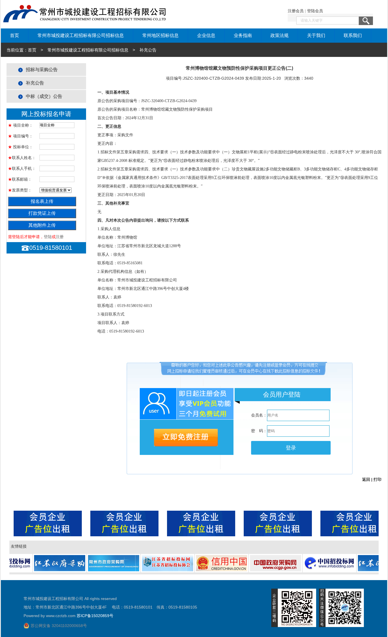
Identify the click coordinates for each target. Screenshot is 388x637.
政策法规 (279, 35)
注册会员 (296, 11)
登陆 (48, 236)
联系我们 (353, 35)
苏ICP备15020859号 (95, 615)
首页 (14, 35)
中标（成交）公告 (44, 96)
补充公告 (35, 83)
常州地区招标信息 (160, 35)
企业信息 (206, 35)
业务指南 (243, 35)
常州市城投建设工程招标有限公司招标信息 (80, 35)
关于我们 (316, 35)
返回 (366, 479)
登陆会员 (315, 11)
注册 (60, 236)
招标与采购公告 (42, 69)
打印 (377, 479)
